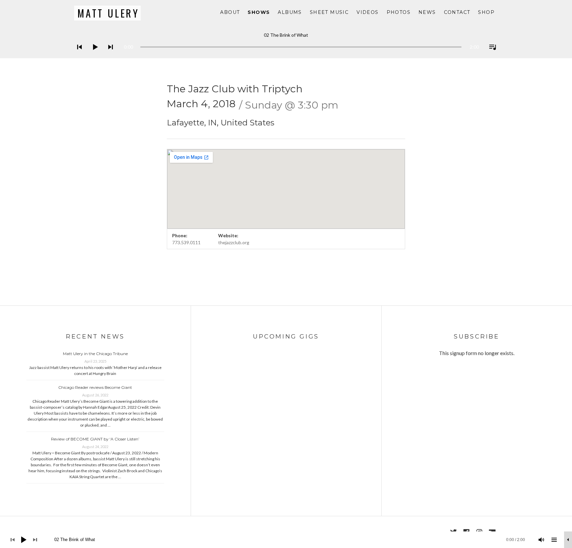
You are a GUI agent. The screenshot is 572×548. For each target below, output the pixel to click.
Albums (290, 12)
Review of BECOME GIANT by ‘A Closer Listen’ (95, 438)
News (427, 12)
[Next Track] (108, 55)
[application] (286, 41)
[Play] (93, 55)
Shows (259, 12)
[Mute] (541, 539)
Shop (486, 12)
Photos (398, 12)
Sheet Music (329, 12)
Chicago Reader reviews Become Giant (95, 387)
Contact (457, 12)
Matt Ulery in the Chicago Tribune (95, 353)
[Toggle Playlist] (490, 55)
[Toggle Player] (568, 539)
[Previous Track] (77, 55)
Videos (367, 12)
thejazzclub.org (233, 242)
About (230, 12)
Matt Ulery (108, 13)
